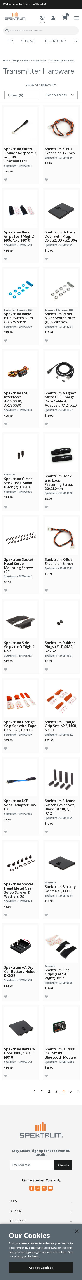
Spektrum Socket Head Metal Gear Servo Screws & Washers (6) (19, 890)
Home (6, 60)
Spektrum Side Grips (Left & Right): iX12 (57, 974)
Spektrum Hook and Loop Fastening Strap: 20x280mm (59, 482)
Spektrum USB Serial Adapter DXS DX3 (20, 805)
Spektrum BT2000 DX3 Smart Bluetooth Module (60, 1053)
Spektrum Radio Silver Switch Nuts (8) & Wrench (60, 318)
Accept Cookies (41, 1267)
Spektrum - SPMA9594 (59, 895)
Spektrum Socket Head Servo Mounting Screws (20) (19, 565)
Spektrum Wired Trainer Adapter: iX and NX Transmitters (20, 155)
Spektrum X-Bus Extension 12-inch (60, 150)
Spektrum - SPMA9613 (18, 1062)
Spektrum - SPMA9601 (59, 655)
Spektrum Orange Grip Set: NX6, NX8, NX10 (61, 726)
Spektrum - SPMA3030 (18, 410)
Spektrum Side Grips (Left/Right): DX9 (19, 646)
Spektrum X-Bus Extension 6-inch (59, 561)
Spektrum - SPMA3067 (59, 410)
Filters (15, 95)
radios (26, 60)
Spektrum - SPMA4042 (18, 576)
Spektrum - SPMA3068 (18, 814)
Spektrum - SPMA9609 (18, 735)
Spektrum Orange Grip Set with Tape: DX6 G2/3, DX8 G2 (20, 726)
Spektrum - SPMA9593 (18, 655)
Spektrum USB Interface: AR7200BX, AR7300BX (16, 399)
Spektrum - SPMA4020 (59, 493)
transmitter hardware (62, 60)
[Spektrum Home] (15, 16)
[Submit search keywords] (7, 30)
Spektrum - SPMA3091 (18, 166)
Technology (55, 41)
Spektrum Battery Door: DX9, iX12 (60, 888)
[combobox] (41, 30)
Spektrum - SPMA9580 (59, 158)
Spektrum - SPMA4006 (18, 492)
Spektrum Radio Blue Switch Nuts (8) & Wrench (18, 318)
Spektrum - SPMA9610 (18, 245)
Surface (28, 41)
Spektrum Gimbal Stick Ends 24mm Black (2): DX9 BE (18, 482)
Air (10, 41)
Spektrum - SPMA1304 (59, 327)
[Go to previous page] (35, 1091)
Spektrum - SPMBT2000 (59, 1062)
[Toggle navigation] (76, 18)
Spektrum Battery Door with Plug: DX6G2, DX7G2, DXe (61, 236)
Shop (13, 1201)
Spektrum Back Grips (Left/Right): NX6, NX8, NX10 (19, 236)
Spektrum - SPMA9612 (59, 735)
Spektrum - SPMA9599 (59, 245)
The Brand (18, 1221)
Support (16, 1211)
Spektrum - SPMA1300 (18, 327)
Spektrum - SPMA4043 (18, 901)
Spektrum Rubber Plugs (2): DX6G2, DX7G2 (60, 646)
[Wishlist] (5, 179)
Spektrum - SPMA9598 (18, 980)
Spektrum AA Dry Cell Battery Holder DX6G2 (20, 971)
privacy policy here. (26, 1256)
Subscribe (63, 1165)
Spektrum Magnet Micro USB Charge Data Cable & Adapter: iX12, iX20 (61, 399)
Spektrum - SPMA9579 (59, 568)
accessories (40, 60)
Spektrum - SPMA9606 (59, 983)
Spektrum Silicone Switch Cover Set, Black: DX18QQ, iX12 (60, 806)
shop (16, 60)
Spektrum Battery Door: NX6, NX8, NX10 (19, 1053)
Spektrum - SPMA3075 (59, 818)
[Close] (77, 1231)
